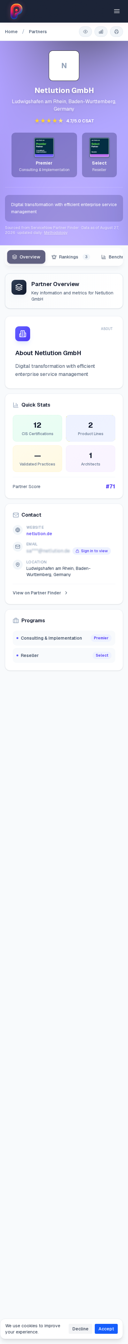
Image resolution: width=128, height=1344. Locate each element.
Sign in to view (94, 551)
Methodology (55, 232)
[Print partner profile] (116, 31)
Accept (106, 1329)
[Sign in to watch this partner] (85, 31)
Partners (38, 31)
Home (11, 31)
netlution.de (39, 533)
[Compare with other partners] (100, 31)
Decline (80, 1329)
